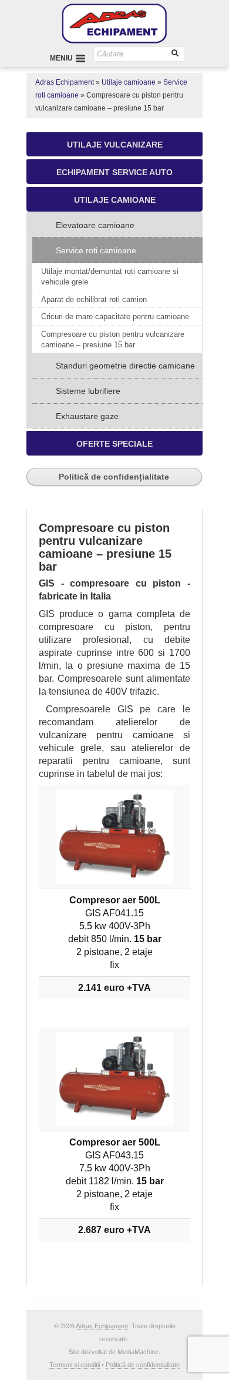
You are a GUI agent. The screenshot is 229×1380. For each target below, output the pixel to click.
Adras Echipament (64, 82)
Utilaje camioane (129, 82)
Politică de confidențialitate (114, 476)
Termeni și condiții (74, 1364)
